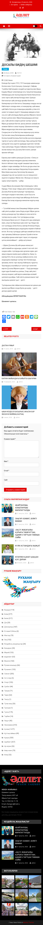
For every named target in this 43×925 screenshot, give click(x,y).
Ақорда (7, 610)
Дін (5, 623)
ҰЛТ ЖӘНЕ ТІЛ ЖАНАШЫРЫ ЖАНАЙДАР (8, 329)
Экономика (8, 725)
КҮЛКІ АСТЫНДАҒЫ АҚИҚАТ (27, 546)
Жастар (7, 635)
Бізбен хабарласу (26, 5)
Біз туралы (14, 5)
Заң (5, 640)
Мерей (6, 652)
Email (6, 471)
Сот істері (7, 678)
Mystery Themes (28, 922)
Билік (6, 618)
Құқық (6, 738)
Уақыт (6, 721)
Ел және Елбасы (10, 631)
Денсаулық (8, 627)
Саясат (7, 674)
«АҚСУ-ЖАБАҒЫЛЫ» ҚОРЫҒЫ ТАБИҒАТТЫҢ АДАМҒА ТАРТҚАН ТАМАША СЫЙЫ (27, 533)
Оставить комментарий (12, 76)
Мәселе (7, 661)
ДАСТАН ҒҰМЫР (8, 345)
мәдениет (8, 657)
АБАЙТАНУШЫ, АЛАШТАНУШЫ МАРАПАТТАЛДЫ (22, 507)
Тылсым (7, 708)
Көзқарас (7, 648)
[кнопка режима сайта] (35, 26)
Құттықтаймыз (10, 733)
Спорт (6, 682)
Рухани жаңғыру (10, 665)
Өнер (6, 755)
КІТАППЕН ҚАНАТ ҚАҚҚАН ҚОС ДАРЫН (26, 558)
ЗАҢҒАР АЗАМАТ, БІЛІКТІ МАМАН (26, 520)
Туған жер (8, 704)
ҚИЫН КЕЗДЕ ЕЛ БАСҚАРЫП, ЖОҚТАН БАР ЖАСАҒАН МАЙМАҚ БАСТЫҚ (18, 413)
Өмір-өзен (8, 750)
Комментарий (10, 439)
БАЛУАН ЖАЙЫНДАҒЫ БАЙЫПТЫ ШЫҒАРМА (19, 378)
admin (19, 73)
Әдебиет (7, 742)
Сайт (6, 480)
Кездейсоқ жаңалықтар (13, 644)
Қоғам (6, 729)
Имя (6, 461)
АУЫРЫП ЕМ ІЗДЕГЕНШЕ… (37, 329)
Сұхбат (7, 686)
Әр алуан (7, 746)
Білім (6, 614)
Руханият (7, 669)
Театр (6, 699)
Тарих (6, 695)
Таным (5, 69)
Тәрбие (7, 716)
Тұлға (6, 712)
